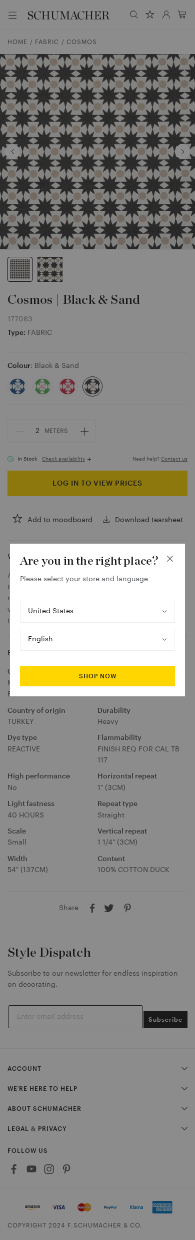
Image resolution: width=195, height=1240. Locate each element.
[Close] (170, 559)
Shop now (97, 676)
